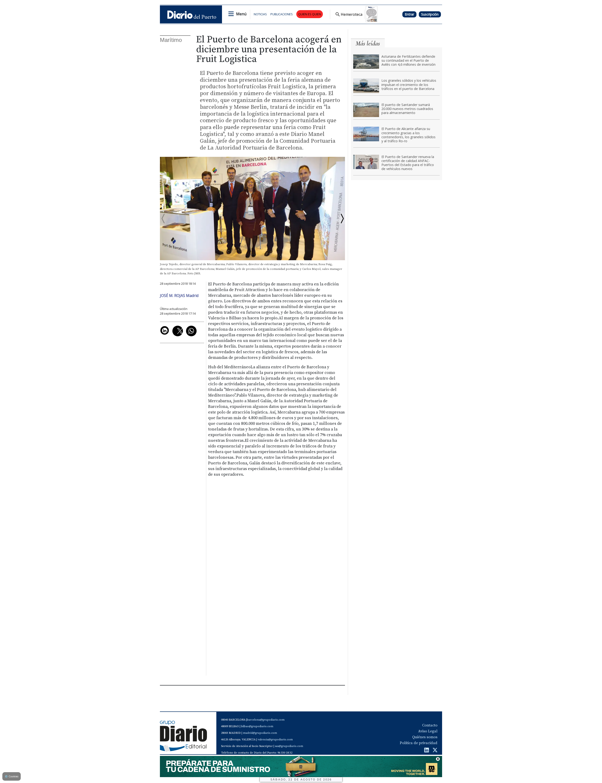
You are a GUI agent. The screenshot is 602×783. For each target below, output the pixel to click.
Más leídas (368, 43)
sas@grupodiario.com (289, 746)
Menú (241, 13)
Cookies (11, 776)
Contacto (429, 725)
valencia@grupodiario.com (275, 739)
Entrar (409, 14)
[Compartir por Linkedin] (164, 330)
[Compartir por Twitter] (177, 331)
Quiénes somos (424, 737)
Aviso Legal (427, 731)
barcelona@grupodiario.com (266, 720)
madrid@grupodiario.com (260, 733)
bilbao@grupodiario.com (257, 726)
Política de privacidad (418, 743)
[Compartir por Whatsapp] (191, 331)
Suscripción (430, 14)
